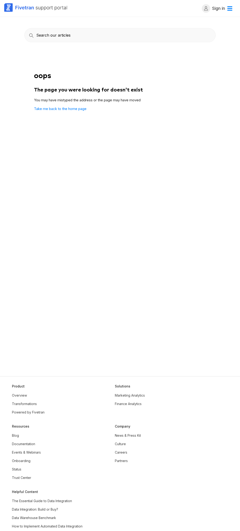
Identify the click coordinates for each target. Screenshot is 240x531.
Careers (121, 452)
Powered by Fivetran (28, 412)
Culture (120, 444)
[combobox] (120, 35)
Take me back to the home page (60, 108)
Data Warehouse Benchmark (34, 518)
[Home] (36, 8)
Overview (19, 395)
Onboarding (21, 461)
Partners (121, 461)
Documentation (23, 444)
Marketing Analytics (130, 395)
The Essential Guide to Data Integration (42, 501)
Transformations (24, 404)
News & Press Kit (128, 435)
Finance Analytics (128, 404)
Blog (15, 435)
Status (16, 469)
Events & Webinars (26, 452)
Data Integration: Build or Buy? (35, 509)
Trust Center (21, 478)
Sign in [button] (218, 8)
